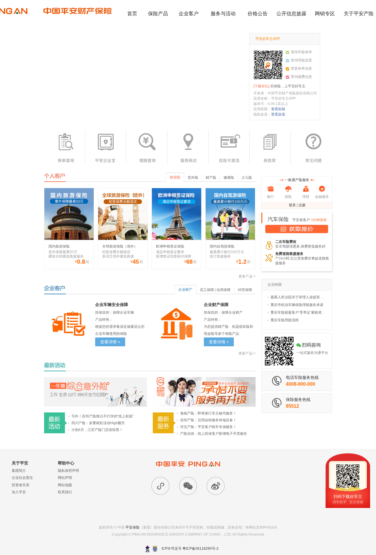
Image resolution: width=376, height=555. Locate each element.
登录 (292, 205)
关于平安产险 (359, 13)
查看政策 (278, 114)
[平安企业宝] (105, 147)
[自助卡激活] (229, 147)
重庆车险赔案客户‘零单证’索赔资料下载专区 (305, 312)
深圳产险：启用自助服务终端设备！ (208, 420)
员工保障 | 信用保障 (215, 290)
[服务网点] (187, 147)
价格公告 (258, 13)
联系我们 (65, 492)
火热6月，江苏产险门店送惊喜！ (97, 430)
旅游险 (175, 177)
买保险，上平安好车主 (280, 86)
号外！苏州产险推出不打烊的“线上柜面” (102, 416)
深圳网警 (147, 549)
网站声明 (65, 478)
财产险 (211, 177)
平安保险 (132, 527)
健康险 (229, 177)
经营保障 (245, 290)
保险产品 (158, 13)
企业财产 (185, 289)
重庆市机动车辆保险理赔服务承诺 (297, 305)
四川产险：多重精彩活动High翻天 (98, 423)
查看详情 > (110, 342)
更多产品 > (247, 276)
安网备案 (155, 548)
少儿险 (246, 177)
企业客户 (189, 13)
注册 (302, 205)
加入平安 (19, 492)
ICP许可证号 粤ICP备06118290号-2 (190, 548)
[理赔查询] (146, 147)
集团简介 (19, 471)
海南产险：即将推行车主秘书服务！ (208, 413)
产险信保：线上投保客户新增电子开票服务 (213, 434)
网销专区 (325, 13)
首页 (132, 13)
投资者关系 (20, 485)
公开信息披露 (291, 13)
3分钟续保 (319, 220)
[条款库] (270, 147)
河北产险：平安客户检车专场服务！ (208, 427)
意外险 (193, 177)
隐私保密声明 (68, 471)
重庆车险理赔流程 (285, 320)
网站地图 (65, 485)
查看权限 (278, 109)
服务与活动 (223, 13)
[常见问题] (311, 147)
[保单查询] (64, 147)
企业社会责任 (22, 478)
